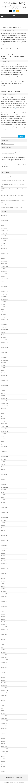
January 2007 (4, 626)
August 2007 (3, 609)
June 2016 (3, 367)
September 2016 (4, 360)
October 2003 (4, 725)
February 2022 (4, 271)
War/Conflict (4, 129)
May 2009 (3, 555)
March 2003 (3, 743)
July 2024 (3, 243)
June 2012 (3, 464)
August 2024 (3, 240)
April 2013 (3, 443)
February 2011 (4, 504)
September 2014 (4, 405)
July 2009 (3, 550)
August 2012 (3, 459)
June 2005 (3, 675)
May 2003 (3, 738)
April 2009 (3, 558)
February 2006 (4, 654)
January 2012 (4, 477)
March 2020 (3, 314)
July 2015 (3, 388)
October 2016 (4, 357)
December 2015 (4, 377)
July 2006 (3, 642)
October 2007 (4, 603)
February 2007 (4, 624)
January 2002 (4, 769)
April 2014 (3, 416)
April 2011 (3, 499)
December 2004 (4, 690)
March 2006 (3, 652)
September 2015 (4, 385)
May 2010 (3, 527)
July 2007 (3, 611)
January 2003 (4, 746)
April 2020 (3, 311)
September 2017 (4, 347)
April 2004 (3, 710)
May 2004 (3, 708)
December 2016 (4, 355)
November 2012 (4, 451)
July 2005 (3, 672)
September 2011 (4, 487)
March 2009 (3, 560)
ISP (26, 124)
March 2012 (3, 471)
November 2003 (4, 723)
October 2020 (4, 296)
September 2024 (4, 238)
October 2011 (4, 484)
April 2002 (3, 763)
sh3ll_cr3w (22, 83)
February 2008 (4, 593)
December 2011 (4, 479)
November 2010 (4, 512)
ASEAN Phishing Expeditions (11, 91)
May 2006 (3, 647)
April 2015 (3, 395)
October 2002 (4, 753)
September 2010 (4, 517)
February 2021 (4, 286)
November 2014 (4, 403)
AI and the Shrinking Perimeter (7, 198)
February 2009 (4, 563)
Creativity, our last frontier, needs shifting (10, 200)
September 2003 (4, 728)
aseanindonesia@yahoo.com (7, 116)
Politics (16, 127)
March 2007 (3, 621)
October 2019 (4, 324)
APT (17, 48)
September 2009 (4, 548)
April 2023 (3, 258)
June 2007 (3, 614)
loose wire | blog (14, 3)
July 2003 (3, 733)
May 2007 (3, 616)
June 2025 (3, 223)
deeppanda (7, 83)
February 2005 (4, 685)
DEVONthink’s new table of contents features (11, 188)
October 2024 (4, 235)
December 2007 (4, 598)
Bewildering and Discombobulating (8, 195)
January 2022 (4, 273)
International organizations (7, 124)
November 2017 (4, 344)
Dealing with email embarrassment (8, 204)
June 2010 (3, 525)
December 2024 (4, 230)
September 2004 (4, 697)
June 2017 (3, 349)
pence (2, 127)
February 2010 (4, 535)
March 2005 (3, 682)
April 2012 (3, 469)
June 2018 (3, 332)
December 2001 (4, 771)
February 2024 (4, 248)
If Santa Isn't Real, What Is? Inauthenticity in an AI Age (12, 180)
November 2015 (4, 380)
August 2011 (3, 489)
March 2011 (3, 502)
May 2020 (3, 309)
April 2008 (3, 588)
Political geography (9, 127)
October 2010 (4, 515)
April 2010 (3, 530)
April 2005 (3, 680)
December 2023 (4, 253)
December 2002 (4, 748)
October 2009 (4, 545)
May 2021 (3, 283)
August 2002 (3, 756)
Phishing (17, 81)
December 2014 (4, 400)
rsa (18, 83)
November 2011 (4, 482)
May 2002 (3, 761)
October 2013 (4, 428)
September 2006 (4, 637)
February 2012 (4, 474)
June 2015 (3, 390)
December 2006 (4, 629)
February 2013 (4, 446)
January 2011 (4, 507)
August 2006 (3, 639)
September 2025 (4, 220)
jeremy (4, 30)
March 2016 (3, 372)
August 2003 (3, 730)
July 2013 (3, 436)
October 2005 (4, 664)
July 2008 (3, 581)
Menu (14, 15)
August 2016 (3, 362)
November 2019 (4, 322)
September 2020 (4, 299)
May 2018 (3, 334)
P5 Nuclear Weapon (19, 126)
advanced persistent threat (19, 112)
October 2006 (4, 634)
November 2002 (4, 751)
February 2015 (4, 398)
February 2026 (4, 215)
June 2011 (3, 494)
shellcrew (3, 85)
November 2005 (4, 662)
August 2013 (3, 433)
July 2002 (3, 758)
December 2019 (4, 319)
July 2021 (3, 281)
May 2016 (3, 370)
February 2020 (4, 316)
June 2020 (3, 306)
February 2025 (4, 228)
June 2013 (3, 438)
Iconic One (6, 782)
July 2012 (3, 461)
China (2, 83)
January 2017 (4, 352)
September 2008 (4, 576)
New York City (11, 126)
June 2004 (3, 705)
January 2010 (4, 537)
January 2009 (4, 565)
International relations (19, 124)
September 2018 (4, 329)
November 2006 (4, 631)
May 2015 (3, 393)
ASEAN (16, 114)
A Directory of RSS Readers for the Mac (9, 184)
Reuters (15, 83)
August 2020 (3, 301)
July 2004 (3, 703)
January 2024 (4, 250)
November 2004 (4, 692)
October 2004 (4, 695)
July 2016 (3, 365)
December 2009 (4, 540)
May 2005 (3, 677)
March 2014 (3, 418)
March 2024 (3, 245)
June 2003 (3, 736)
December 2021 (4, 276)
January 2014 (4, 423)
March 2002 (3, 766)
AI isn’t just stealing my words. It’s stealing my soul (12, 176)
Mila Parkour (4, 126)
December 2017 (4, 342)
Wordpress (21, 782)
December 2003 (4, 720)
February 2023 (4, 261)
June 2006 (3, 644)
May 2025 (3, 225)
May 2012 (3, 466)
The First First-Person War (7, 207)
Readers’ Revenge (5, 193)
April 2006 (3, 649)
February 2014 (4, 421)
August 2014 (3, 408)
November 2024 (4, 233)
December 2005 (4, 659)
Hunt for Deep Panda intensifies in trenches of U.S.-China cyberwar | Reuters (13, 57)
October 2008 (4, 573)
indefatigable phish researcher (18, 122)
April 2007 (3, 619)
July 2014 (3, 410)
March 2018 (3, 337)
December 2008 (4, 568)
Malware (8, 48)
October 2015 (4, 383)
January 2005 (4, 687)
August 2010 (3, 520)
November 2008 (4, 570)
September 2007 (4, 606)
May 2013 (3, 441)
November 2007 (4, 601)
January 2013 (4, 449)
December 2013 (4, 426)
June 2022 (3, 268)
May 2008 (3, 586)
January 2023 (4, 263)
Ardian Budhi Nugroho (9, 114)
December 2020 (4, 291)
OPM (11, 83)
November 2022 (4, 266)
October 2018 (4, 327)
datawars (8, 81)
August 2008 (3, 578)
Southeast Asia (21, 127)
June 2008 (3, 583)
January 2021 (4, 289)
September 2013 (4, 431)
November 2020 (4, 294)
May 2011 (3, 497)
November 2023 (4, 256)
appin (14, 48)
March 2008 (3, 591)
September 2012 (4, 456)
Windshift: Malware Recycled (11, 27)
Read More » (10, 45)
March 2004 (3, 713)
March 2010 (3, 532)
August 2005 (3, 670)
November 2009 (4, 543)
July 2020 (3, 304)
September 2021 (4, 278)
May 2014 (3, 413)
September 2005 (4, 667)
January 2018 (4, 339)
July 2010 (3, 522)
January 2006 (4, 657)
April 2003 (3, 741)
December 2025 (4, 217)
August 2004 (3, 700)
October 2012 (4, 454)
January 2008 (4, 596)
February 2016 (4, 375)
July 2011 (3, 492)
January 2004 (4, 718)
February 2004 (4, 715)
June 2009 (3, 553)
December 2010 (4, 510)
